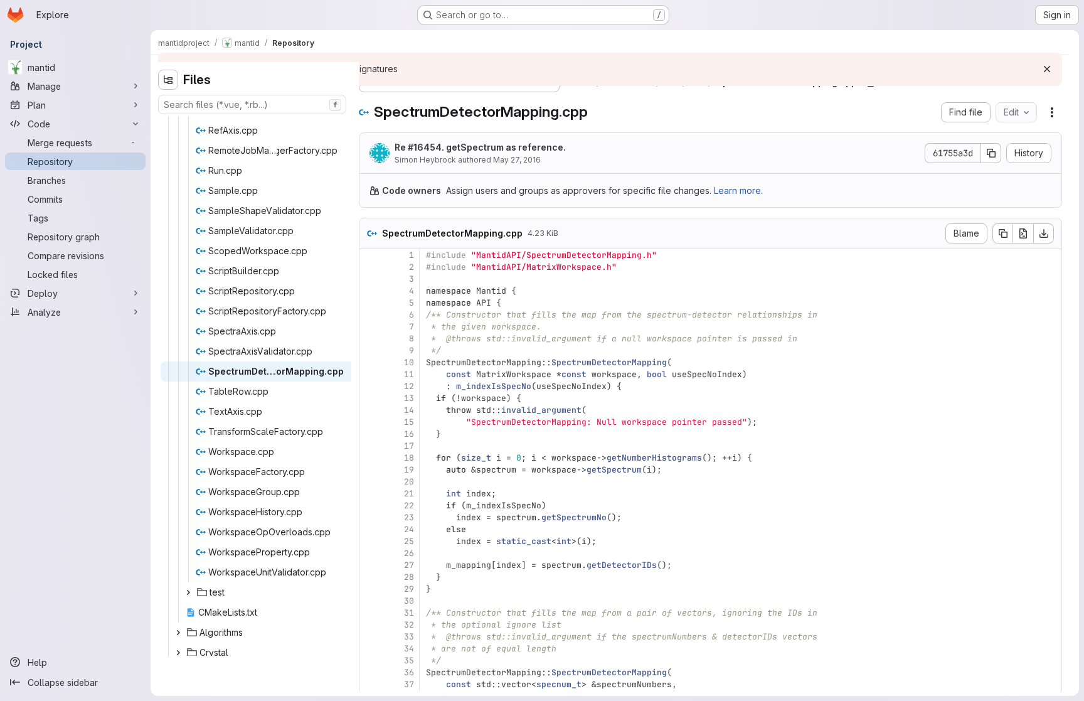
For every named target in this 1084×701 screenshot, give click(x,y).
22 (409, 505)
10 (409, 362)
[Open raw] (1023, 233)
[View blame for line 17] (370, 446)
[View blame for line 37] (370, 684)
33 (409, 636)
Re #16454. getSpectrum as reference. (480, 147)
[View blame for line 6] (370, 315)
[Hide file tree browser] (168, 80)
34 (409, 648)
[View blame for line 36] (370, 672)
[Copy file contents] (1002, 233)
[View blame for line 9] (370, 350)
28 (409, 577)
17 (409, 446)
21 (409, 493)
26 (409, 553)
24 (409, 529)
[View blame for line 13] (370, 398)
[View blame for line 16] (370, 434)
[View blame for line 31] (370, 613)
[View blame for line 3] (370, 279)
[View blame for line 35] (370, 660)
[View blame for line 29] (370, 589)
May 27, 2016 (517, 159)
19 (409, 469)
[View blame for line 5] (370, 303)
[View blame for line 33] (370, 637)
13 (409, 398)
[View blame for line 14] (370, 410)
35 (409, 660)
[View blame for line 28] (370, 577)
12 (409, 386)
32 (409, 624)
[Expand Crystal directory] (178, 652)
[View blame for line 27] (370, 565)
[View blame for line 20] (370, 482)
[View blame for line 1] (370, 255)
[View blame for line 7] (370, 327)
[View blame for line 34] (370, 649)
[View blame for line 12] (370, 386)
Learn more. (738, 190)
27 (409, 565)
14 (409, 410)
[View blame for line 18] (370, 458)
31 (409, 612)
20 (409, 481)
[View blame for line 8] (370, 339)
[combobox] (252, 104)
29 (409, 589)
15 (409, 422)
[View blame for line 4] (370, 291)
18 (409, 457)
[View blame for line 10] (370, 362)
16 (409, 434)
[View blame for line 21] (370, 494)
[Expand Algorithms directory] (178, 632)
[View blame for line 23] (370, 517)
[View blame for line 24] (370, 529)
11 (409, 374)
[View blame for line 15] (370, 422)
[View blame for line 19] (370, 470)
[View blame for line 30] (370, 601)
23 (409, 517)
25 (409, 541)
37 (409, 684)
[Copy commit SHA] (991, 153)
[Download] (1044, 233)
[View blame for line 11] (370, 374)
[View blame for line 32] (370, 625)
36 (409, 672)
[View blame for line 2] (370, 267)
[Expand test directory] (188, 592)
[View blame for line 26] (370, 553)
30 (409, 601)
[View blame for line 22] (370, 505)
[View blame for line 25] (370, 541)
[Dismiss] (1047, 69)
